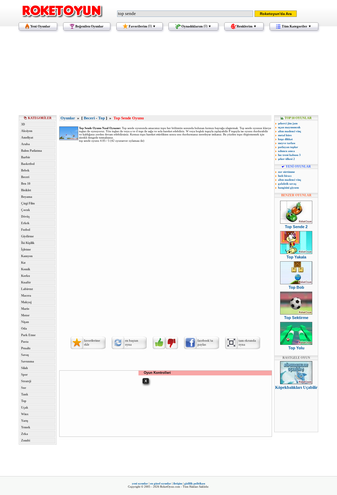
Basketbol (27, 164)
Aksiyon (26, 131)
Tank (24, 394)
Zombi (25, 440)
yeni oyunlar (140, 483)
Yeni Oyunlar (40, 26)
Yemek (25, 427)
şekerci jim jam (288, 123)
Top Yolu (296, 348)
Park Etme (28, 335)
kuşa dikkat (285, 139)
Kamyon (27, 256)
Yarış (24, 421)
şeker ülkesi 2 (286, 158)
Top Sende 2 (296, 226)
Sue (23, 388)
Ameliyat (27, 137)
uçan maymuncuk (289, 127)
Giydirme (27, 236)
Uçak (24, 407)
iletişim (177, 483)
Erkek (25, 223)
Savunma (27, 361)
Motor (25, 315)
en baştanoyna (131, 342)
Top (23, 401)
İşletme (26, 249)
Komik (25, 269)
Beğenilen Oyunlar (89, 26)
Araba (25, 144)
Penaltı (25, 348)
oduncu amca (286, 151)
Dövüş (25, 216)
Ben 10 (25, 183)
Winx (24, 414)
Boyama (26, 197)
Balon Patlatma (31, 151)
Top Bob (296, 287)
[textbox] (185, 14)
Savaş (25, 355)
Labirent (27, 289)
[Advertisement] (168, 75)
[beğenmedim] (171, 342)
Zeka (24, 434)
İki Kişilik (27, 243)
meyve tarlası (286, 143)
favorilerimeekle (92, 342)
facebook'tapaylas (205, 342)
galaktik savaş (287, 183)
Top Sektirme (296, 317)
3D (23, 124)
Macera (26, 295)
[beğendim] (159, 342)
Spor (24, 374)
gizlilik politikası (194, 483)
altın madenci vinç (289, 131)
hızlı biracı (284, 175)
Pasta (24, 342)
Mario (25, 309)
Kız (23, 262)
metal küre (285, 135)
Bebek (25, 170)
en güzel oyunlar (160, 483)
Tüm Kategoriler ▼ (296, 26)
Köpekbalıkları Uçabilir (296, 387)
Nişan (25, 322)
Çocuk (25, 210)
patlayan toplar (288, 147)
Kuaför (26, 282)
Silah (24, 368)
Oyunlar (68, 118)
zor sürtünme (286, 171)
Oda (24, 328)
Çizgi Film (28, 203)
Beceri (25, 177)
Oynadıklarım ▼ (196, 26)
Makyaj (26, 302)
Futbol (25, 230)
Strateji (26, 381)
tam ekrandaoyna (247, 342)
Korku (25, 276)
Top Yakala (296, 257)
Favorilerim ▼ (142, 26)
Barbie (25, 157)
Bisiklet (26, 190)
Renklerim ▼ (247, 26)
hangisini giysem (288, 187)
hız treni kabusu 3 (289, 154)
